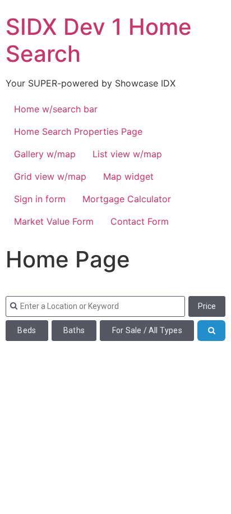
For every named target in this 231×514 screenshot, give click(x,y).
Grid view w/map (50, 176)
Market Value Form (54, 221)
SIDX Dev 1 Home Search (99, 40)
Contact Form (139, 221)
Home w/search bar (56, 109)
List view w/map (127, 154)
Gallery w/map (45, 154)
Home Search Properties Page (78, 131)
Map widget (128, 176)
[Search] (211, 330)
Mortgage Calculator (126, 198)
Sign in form (40, 198)
